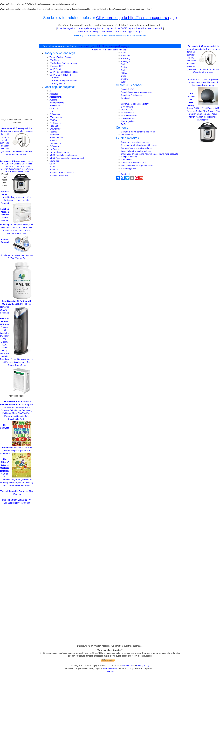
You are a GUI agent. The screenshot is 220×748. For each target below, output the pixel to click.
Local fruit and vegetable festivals (136, 150)
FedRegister (55, 123)
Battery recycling (57, 102)
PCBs (52, 166)
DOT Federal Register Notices (63, 80)
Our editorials (127, 134)
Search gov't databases (131, 95)
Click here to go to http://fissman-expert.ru (132, 17)
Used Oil (125, 78)
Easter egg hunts (128, 168)
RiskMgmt (125, 61)
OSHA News (55, 68)
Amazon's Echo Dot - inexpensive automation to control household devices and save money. (203, 82)
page (172, 17)
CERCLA (54, 108)
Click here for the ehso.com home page (110, 49)
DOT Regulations (57, 83)
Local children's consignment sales (137, 165)
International (55, 143)
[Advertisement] (16, 80)
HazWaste (54, 134)
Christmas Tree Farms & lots (134, 162)
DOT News (54, 77)
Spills (123, 70)
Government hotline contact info (135, 103)
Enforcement (55, 114)
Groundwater (55, 128)
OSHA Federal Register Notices (64, 71)
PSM (123, 52)
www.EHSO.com (110, 668)
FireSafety (54, 125)
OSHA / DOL (127, 109)
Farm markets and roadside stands (136, 147)
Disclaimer (127, 665)
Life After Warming (16, 493)
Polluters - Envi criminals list (62, 172)
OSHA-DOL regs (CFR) (60, 74)
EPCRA (53, 120)
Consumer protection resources (135, 142)
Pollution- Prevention (59, 175)
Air (51, 90)
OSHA (52, 163)
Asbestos (54, 93)
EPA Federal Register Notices (63, 63)
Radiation (125, 55)
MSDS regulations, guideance (63, 154)
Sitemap (110, 671)
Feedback (125, 97)
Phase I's (54, 169)
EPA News (54, 60)
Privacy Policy (142, 665)
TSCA (124, 72)
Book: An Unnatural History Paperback (16, 501)
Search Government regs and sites (136, 92)
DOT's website (127, 112)
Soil (123, 64)
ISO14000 (54, 146)
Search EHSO (127, 89)
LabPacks (54, 149)
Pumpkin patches (129, 156)
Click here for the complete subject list (138, 131)
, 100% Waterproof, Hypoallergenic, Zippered (16, 197)
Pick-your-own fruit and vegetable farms (138, 145)
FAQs (123, 124)
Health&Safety (56, 137)
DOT (52, 111)
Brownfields (55, 105)
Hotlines (53, 140)
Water (123, 81)
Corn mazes (126, 159)
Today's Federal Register (61, 57)
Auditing (53, 99)
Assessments (56, 96)
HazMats (54, 131)
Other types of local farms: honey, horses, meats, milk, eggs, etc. (149, 153)
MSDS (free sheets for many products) (67, 157)
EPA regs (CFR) (57, 65)
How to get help (128, 121)
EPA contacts (56, 117)
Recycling (125, 58)
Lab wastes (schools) (59, 152)
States (124, 67)
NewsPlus (54, 160)
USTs (123, 75)
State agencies (128, 118)
